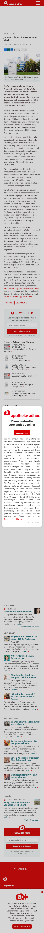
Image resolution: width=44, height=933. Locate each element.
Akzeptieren (22, 433)
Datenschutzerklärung (13, 519)
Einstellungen (34, 522)
